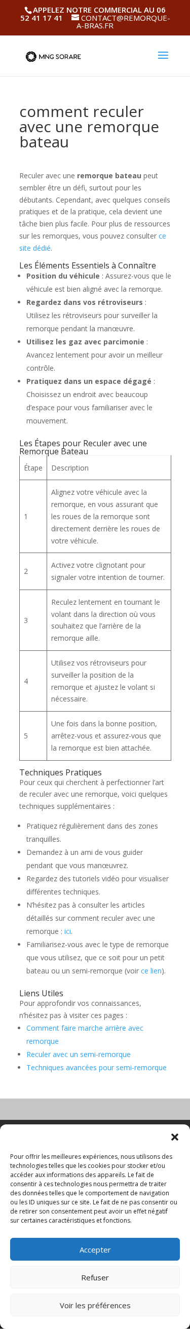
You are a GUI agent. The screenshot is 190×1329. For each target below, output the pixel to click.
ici (67, 931)
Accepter (95, 1249)
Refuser (95, 1277)
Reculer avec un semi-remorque (78, 1054)
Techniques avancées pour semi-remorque (96, 1067)
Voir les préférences (95, 1305)
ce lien (151, 970)
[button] (175, 1137)
